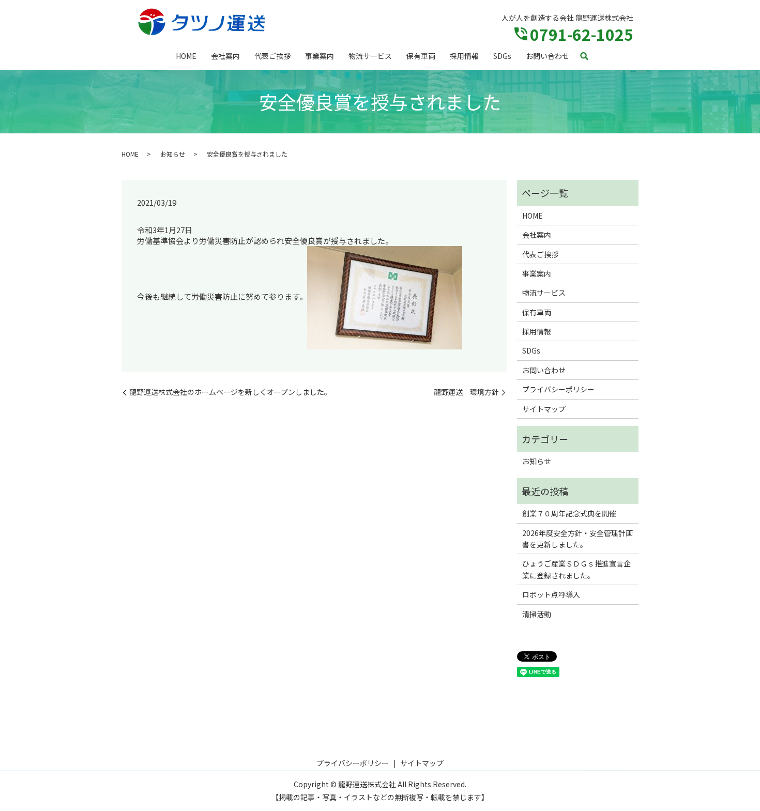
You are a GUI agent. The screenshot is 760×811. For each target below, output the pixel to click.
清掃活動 (536, 614)
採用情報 (464, 56)
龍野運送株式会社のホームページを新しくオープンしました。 (230, 392)
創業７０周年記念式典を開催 (569, 513)
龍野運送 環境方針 (466, 392)
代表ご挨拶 (272, 56)
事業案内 (319, 56)
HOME (186, 56)
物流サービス (370, 56)
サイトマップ (544, 409)
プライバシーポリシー (558, 389)
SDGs (502, 56)
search (584, 57)
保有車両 (420, 56)
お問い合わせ (547, 56)
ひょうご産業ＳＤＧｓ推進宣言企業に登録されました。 (576, 569)
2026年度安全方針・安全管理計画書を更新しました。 (577, 538)
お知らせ (172, 153)
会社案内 (225, 56)
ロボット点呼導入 (551, 594)
